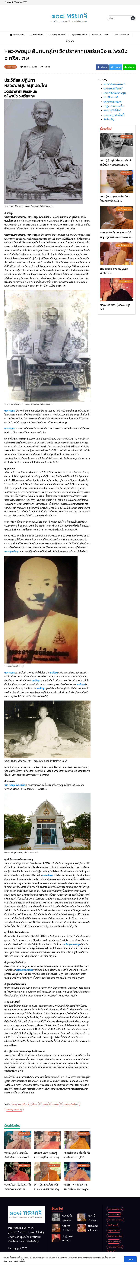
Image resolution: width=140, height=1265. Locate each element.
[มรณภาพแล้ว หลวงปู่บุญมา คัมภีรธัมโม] (116, 253)
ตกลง (130, 1259)
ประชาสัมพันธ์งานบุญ (114, 93)
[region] (70, 1258)
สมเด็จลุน (53, 672)
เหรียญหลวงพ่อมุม (72, 944)
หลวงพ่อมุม (9, 410)
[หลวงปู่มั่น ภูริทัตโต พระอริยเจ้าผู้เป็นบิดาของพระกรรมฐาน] (116, 145)
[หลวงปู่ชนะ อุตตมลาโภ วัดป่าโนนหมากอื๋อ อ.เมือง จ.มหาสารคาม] (116, 181)
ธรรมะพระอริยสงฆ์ (112, 88)
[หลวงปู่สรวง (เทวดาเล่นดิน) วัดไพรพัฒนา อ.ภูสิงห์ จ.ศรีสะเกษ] (77, 1171)
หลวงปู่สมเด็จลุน (11, 551)
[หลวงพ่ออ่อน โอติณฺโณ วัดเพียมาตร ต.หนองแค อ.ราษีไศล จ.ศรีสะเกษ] (17, 1171)
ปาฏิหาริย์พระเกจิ (112, 101)
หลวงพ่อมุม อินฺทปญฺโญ (15, 785)
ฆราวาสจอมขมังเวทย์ (114, 84)
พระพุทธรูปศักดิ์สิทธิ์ (113, 115)
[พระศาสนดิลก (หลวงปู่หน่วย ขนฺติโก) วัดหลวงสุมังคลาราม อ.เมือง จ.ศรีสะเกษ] (47, 1140)
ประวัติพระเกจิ (110, 97)
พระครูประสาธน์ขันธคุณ (20, 1104)
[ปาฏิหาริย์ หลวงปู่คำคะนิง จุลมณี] (116, 289)
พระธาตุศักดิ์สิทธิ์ (112, 110)
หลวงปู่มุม (44, 1104)
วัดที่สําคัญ (108, 119)
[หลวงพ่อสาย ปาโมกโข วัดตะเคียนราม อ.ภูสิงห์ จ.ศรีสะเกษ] (77, 1140)
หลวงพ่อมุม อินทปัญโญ (70, 1104)
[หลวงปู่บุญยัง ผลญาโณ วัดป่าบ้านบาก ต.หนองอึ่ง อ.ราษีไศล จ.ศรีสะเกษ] (17, 1140)
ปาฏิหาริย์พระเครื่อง (113, 106)
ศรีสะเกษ (35, 1104)
